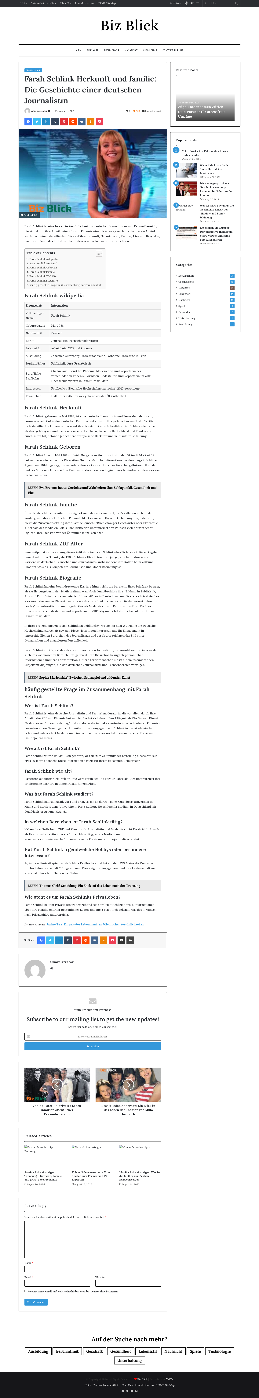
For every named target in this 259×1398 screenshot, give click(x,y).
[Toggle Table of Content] (97, 253)
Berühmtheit (33, 70)
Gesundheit (185, 312)
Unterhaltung (186, 318)
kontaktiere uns (84, 3)
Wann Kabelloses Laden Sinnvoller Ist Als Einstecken (215, 169)
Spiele (182, 305)
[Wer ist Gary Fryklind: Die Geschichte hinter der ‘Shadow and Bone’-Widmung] (186, 211)
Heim (23, 3)
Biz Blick (142, 1379)
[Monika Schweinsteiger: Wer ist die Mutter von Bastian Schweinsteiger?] (140, 1157)
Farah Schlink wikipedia (43, 259)
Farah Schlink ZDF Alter (43, 276)
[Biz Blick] (129, 25)
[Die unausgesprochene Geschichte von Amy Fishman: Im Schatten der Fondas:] (186, 188)
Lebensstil (184, 293)
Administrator (39, 111)
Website (100, 1277)
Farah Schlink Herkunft (44, 263)
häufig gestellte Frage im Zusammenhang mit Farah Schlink (65, 284)
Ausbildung (150, 50)
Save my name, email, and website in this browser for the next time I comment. (73, 1291)
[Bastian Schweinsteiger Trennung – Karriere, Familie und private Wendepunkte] (45, 1157)
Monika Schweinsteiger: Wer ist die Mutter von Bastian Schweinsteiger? (139, 1176)
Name (28, 1262)
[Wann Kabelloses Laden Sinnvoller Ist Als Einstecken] (186, 170)
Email (28, 1277)
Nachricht (131, 50)
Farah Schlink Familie (42, 271)
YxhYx (169, 1379)
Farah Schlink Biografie (43, 280)
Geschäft (92, 50)
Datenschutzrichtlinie (44, 3)
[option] (221, 100)
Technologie (111, 50)
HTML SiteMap (107, 3)
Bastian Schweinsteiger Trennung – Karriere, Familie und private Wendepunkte (43, 1176)
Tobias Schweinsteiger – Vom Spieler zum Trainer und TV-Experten (91, 1176)
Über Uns (65, 3)
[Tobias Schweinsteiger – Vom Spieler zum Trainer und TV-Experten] (93, 1157)
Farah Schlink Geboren (43, 267)
